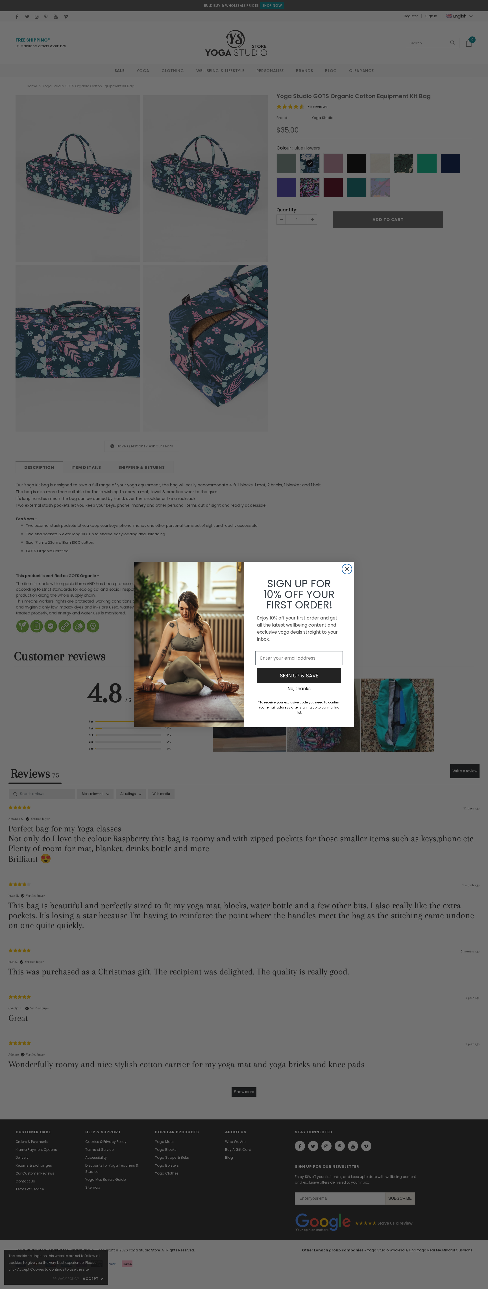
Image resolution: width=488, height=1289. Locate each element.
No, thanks (299, 688)
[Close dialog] (347, 569)
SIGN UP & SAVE (299, 675)
